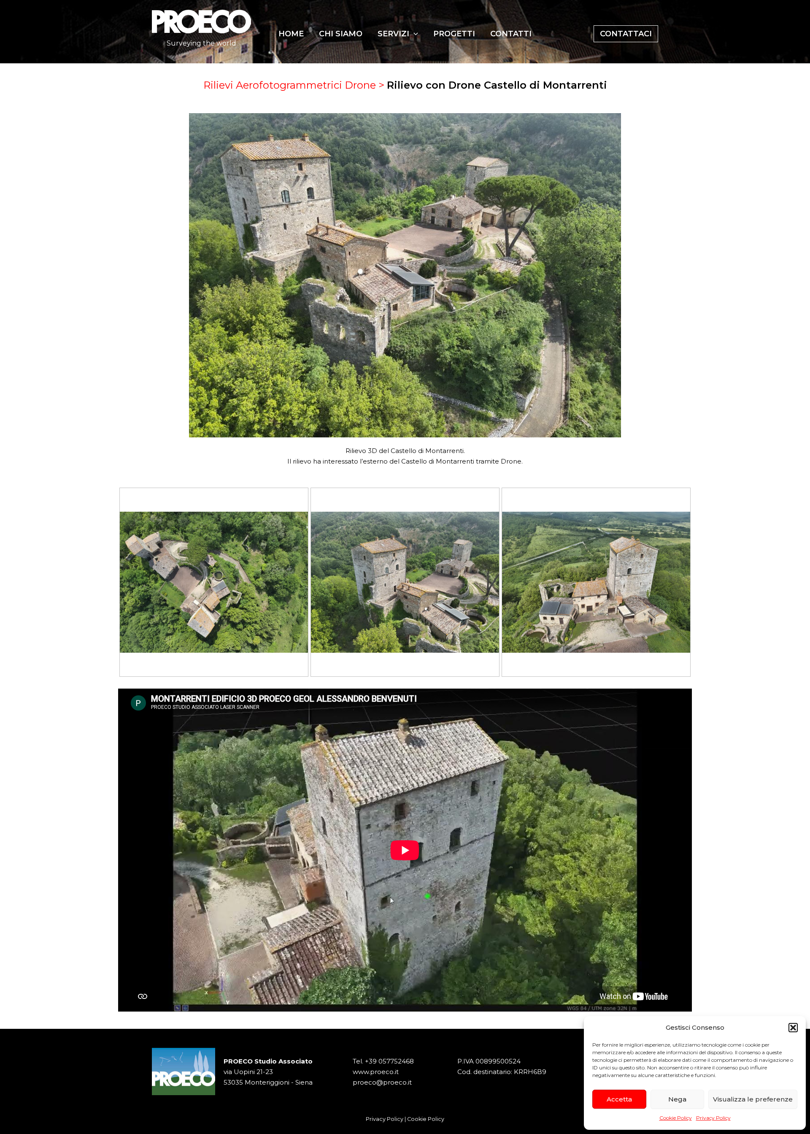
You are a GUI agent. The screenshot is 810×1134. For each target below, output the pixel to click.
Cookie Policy (675, 1118)
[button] (793, 1027)
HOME (291, 33)
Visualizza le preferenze (753, 1099)
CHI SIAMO (340, 33)
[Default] (213, 582)
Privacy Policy (713, 1118)
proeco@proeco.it (382, 1082)
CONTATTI (511, 33)
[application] (413, 34)
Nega (677, 1099)
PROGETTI (454, 33)
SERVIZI (393, 33)
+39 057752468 (389, 1061)
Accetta (619, 1099)
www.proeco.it (376, 1072)
